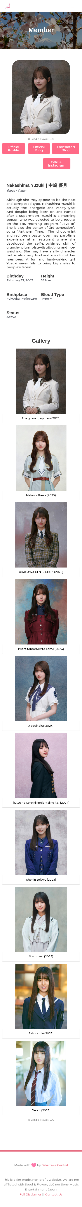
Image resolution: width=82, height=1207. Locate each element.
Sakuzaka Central (55, 1165)
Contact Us (54, 1194)
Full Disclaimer (30, 1194)
